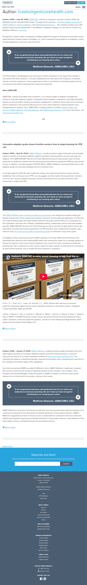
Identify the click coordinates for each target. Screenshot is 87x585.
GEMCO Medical (9, 25)
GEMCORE (33, 19)
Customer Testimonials (43, 515)
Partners (43, 510)
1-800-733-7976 (8, 7)
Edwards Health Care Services (70, 22)
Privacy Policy (43, 498)
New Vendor (43, 512)
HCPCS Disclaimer (43, 496)
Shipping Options (43, 545)
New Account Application (43, 526)
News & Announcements (43, 517)
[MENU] (83, 7)
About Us (43, 507)
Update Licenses (43, 559)
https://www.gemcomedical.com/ (60, 356)
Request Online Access (43, 529)
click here (22, 30)
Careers (43, 520)
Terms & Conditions (43, 550)
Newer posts (7, 446)
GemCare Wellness (24, 25)
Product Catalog (43, 538)
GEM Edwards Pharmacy (45, 25)
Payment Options (43, 543)
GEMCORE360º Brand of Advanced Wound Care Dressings (29, 215)
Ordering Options (43, 540)
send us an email (44, 571)
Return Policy (43, 548)
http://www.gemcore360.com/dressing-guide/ (32, 231)
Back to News (10, 122)
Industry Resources (43, 557)
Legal (43, 493)
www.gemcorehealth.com (13, 113)
